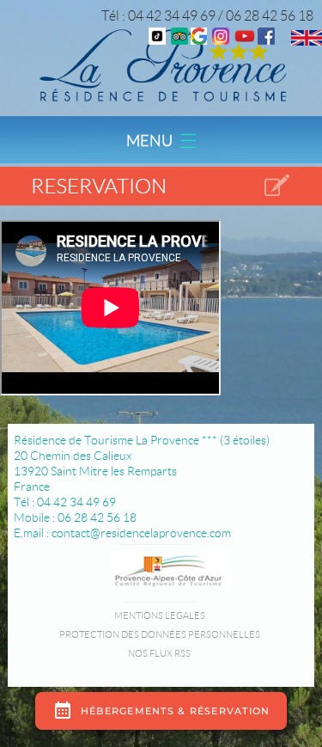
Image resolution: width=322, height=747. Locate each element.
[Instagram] (220, 40)
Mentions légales (159, 615)
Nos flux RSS (159, 653)
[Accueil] (161, 64)
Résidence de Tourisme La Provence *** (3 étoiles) (142, 440)
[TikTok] (157, 40)
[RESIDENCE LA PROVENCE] (244, 40)
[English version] (306, 41)
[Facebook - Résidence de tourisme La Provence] (266, 40)
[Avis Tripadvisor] (179, 40)
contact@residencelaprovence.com (141, 533)
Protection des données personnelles (159, 634)
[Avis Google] (199, 40)
